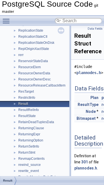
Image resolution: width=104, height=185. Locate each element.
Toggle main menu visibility (7, 21)
